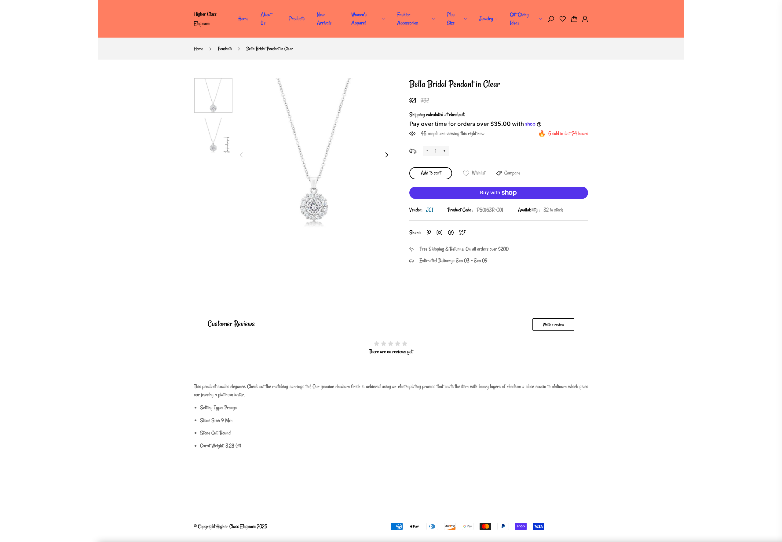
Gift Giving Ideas (519, 18)
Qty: (413, 150)
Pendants (225, 49)
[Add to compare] (499, 173)
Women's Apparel (359, 18)
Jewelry (486, 18)
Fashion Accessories (407, 18)
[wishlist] (563, 19)
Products (297, 18)
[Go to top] (757, 517)
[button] (551, 19)
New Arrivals (324, 18)
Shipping (417, 114)
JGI (429, 209)
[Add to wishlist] (466, 173)
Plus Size (451, 18)
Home (243, 18)
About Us (266, 18)
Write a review (553, 325)
